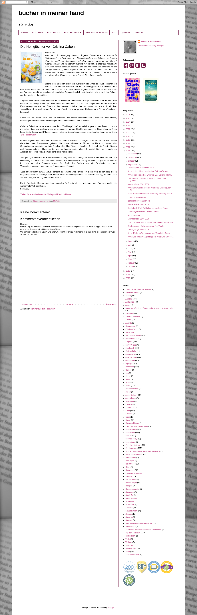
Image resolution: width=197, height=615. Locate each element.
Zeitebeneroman (132, 555)
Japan (128, 392)
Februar (131, 263)
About (114, 32)
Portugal (129, 476)
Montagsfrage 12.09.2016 (138, 219)
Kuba (127, 417)
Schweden (129, 504)
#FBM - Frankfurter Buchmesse (138, 289)
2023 (128, 125)
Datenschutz (139, 32)
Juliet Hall (129, 401)
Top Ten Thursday (132, 533)
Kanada (128, 404)
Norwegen (129, 461)
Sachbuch (129, 492)
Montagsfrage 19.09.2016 (138, 204)
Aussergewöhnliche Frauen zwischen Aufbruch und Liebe (149, 308)
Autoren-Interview (132, 317)
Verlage (128, 542)
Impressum (125, 32)
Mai (130, 252)
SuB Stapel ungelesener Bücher (138, 523)
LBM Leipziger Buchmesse (136, 426)
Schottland (129, 501)
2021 (128, 133)
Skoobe (128, 514)
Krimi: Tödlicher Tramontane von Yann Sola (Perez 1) (150, 233)
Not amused (130, 464)
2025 (128, 118)
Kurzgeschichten (132, 423)
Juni (130, 248)
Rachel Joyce (131, 483)
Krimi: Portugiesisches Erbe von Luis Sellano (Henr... (150, 175)
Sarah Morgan (131, 498)
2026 (128, 115)
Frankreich (129, 348)
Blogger (111, 608)
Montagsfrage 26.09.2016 (138, 184)
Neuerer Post (26, 304)
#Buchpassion (134, 215)
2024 (128, 122)
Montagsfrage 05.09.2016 (138, 230)
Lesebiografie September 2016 (141, 168)
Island (128, 379)
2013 (128, 278)
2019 (128, 140)
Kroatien (129, 414)
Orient (128, 467)
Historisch (129, 367)
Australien (129, 314)
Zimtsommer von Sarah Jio (139, 201)
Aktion (128, 296)
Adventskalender (132, 293)
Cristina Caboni (132, 329)
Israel (127, 382)
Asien (127, 305)
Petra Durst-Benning (134, 473)
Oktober (131, 161)
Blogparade (130, 326)
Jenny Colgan (131, 395)
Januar (131, 266)
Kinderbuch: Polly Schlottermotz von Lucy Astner (148, 208)
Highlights (129, 364)
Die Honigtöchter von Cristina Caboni (143, 212)
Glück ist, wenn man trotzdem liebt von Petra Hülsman (150, 222)
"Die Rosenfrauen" (28, 135)
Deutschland (130, 339)
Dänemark (129, 332)
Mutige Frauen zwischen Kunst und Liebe (142, 451)
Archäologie (130, 302)
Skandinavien (131, 511)
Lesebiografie (131, 429)
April (130, 256)
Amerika (128, 299)
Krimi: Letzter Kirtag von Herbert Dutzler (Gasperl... (149, 171)
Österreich (129, 470)
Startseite (24, 32)
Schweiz (129, 508)
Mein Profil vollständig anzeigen (151, 46)
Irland (127, 376)
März (130, 259)
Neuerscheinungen (133, 454)
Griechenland (131, 357)
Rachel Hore (130, 479)
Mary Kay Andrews (133, 445)
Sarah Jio (129, 495)
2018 (128, 143)
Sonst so (129, 517)
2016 (128, 151)
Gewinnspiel (130, 354)
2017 (128, 147)
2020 (128, 136)
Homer (128, 370)
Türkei (128, 539)
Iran (127, 373)
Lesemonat (130, 433)
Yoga (127, 551)
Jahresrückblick (132, 389)
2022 (128, 129)
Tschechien (130, 536)
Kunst (127, 420)
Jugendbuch (130, 398)
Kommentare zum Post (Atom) (43, 309)
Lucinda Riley (131, 439)
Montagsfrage (131, 448)
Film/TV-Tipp (130, 345)
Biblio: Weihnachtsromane (97, 32)
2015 (128, 271)
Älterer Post (111, 304)
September (133, 165)
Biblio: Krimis (37, 32)
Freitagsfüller (130, 351)
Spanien (129, 520)
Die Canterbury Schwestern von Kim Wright (146, 226)
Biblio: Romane (53, 32)
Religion (129, 486)
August (131, 241)
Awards (128, 323)
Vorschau (129, 545)
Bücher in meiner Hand (151, 42)
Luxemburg (130, 442)
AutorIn (128, 320)
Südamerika (130, 526)
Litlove (128, 436)
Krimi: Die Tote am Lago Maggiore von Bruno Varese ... (150, 237)
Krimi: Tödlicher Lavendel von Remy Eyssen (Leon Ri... (151, 194)
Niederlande (130, 458)
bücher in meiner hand (51, 13)
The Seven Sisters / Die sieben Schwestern (143, 530)
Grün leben (130, 361)
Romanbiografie (132, 489)
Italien (128, 386)
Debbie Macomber (133, 335)
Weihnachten (131, 548)
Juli (129, 245)
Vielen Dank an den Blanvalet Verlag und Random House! (46, 194)
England (129, 342)
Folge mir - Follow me (137, 197)
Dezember (132, 154)
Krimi (127, 411)
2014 (128, 275)
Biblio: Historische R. (73, 32)
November (132, 157)
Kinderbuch (130, 407)
